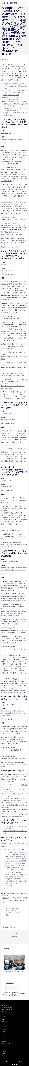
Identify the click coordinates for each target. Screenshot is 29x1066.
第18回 (13, 812)
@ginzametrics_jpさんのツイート (11, 927)
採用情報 (4, 1021)
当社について (5, 1019)
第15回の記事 (16, 800)
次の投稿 (14, 936)
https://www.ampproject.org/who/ (12, 234)
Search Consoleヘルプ (8, 486)
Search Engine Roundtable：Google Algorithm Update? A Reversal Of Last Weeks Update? (13, 713)
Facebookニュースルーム (9, 270)
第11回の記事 (9, 792)
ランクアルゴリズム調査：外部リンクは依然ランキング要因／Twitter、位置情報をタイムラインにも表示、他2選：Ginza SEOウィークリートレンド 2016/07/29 (16, 867)
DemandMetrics (5, 1005)
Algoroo (19, 737)
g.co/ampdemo (6, 202)
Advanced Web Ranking (8, 739)
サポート (4, 1029)
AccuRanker (21, 739)
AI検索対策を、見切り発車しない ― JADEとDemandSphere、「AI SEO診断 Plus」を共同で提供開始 (14, 994)
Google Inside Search (8, 419)
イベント (4, 1034)
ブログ (3, 1031)
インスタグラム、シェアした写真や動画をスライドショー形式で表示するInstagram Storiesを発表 (15, 92)
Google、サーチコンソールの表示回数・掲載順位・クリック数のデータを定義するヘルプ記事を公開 (15, 104)
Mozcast (13, 741)
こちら (5, 846)
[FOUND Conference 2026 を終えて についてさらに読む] (14, 962)
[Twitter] (6, 54)
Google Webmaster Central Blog (11, 139)
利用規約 (4, 1041)
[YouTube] (17, 1064)
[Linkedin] (10, 54)
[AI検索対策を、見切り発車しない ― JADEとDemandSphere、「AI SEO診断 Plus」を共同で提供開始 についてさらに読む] (14, 985)
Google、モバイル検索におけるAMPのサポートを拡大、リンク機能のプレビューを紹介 (15, 86)
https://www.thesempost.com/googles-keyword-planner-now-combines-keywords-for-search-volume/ (13, 613)
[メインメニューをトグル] (25, 3)
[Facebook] (3, 54)
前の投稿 (14, 933)
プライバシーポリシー (7, 1043)
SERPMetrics (12, 737)
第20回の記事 (20, 816)
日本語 (3, 1056)
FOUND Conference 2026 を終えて (13, 971)
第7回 (23, 805)
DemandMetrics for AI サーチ (8, 1007)
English (3, 1053)
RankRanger (5, 741)
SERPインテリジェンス (7, 1009)
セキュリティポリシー (7, 1046)
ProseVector (5, 1011)
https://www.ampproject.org (10, 247)
